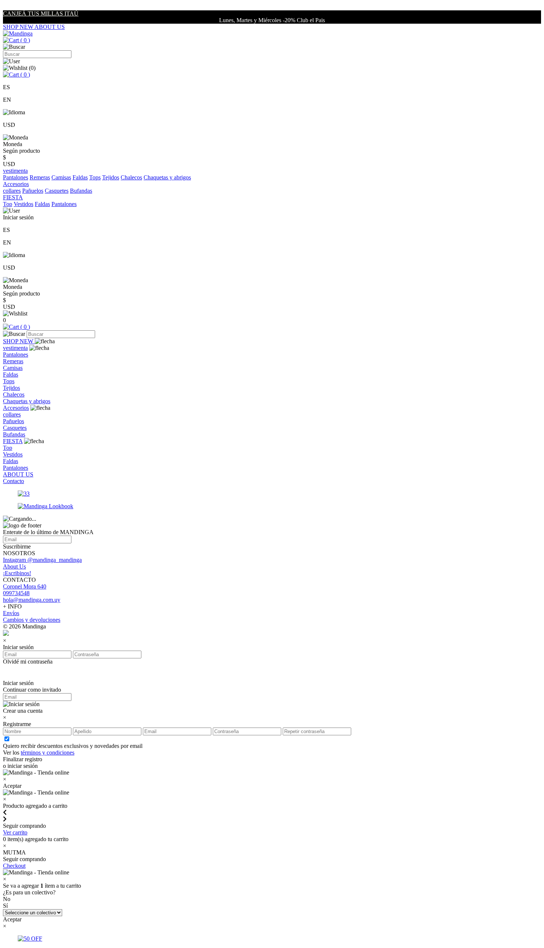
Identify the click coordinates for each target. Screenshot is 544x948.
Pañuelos (32, 191)
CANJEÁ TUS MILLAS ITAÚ (40, 13)
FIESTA (13, 441)
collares (12, 191)
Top (7, 204)
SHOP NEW (18, 27)
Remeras (40, 177)
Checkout (14, 866)
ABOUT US (49, 27)
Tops (95, 177)
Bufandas (81, 191)
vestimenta (15, 348)
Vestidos (23, 204)
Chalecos (131, 177)
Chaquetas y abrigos (167, 177)
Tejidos (110, 177)
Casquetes (56, 191)
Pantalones (15, 177)
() (24, 40)
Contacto (13, 481)
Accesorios (16, 408)
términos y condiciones (47, 752)
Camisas (61, 177)
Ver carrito (15, 832)
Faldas (80, 177)
